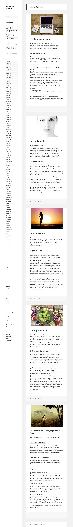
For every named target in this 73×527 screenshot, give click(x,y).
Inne (6, 300)
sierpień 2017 (8, 231)
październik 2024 (9, 97)
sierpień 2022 (8, 141)
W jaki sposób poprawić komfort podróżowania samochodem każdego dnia (11, 47)
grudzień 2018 (8, 209)
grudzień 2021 (8, 157)
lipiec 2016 (8, 253)
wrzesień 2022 (8, 139)
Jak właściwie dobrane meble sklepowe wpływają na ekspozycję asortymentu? (11, 39)
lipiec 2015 (8, 275)
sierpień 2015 (8, 273)
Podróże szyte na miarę (39, 457)
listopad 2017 (8, 227)
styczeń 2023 (8, 133)
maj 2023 (7, 127)
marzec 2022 (8, 151)
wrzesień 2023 (8, 119)
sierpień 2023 (8, 121)
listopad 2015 (8, 267)
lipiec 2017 (8, 233)
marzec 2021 (8, 173)
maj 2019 (7, 203)
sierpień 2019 (8, 199)
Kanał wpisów (8, 336)
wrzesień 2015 (8, 271)
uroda (7, 320)
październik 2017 (9, 229)
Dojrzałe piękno (36, 161)
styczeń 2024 (8, 115)
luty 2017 (7, 243)
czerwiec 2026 (8, 63)
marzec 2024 (8, 111)
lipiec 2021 (8, 167)
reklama (7, 310)
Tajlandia (34, 469)
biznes (7, 292)
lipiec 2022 (8, 143)
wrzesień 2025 (8, 79)
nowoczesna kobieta (38, 53)
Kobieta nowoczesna (40, 39)
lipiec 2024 (8, 103)
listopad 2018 (8, 211)
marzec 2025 (8, 89)
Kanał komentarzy (9, 338)
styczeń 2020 (8, 195)
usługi (7, 322)
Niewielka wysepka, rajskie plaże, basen (46, 431)
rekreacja (7, 314)
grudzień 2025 (8, 75)
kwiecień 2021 (8, 171)
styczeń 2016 (8, 263)
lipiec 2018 (8, 215)
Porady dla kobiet (39, 330)
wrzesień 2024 (8, 99)
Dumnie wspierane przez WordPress (37, 524)
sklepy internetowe (9, 316)
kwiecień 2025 (8, 87)
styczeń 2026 (8, 73)
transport (7, 318)
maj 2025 (7, 85)
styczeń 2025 (8, 91)
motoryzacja (8, 304)
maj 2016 (7, 257)
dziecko (7, 296)
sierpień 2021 (8, 165)
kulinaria (7, 302)
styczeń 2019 (8, 207)
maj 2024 (7, 107)
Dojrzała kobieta (38, 233)
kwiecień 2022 (8, 149)
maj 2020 (7, 189)
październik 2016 (9, 247)
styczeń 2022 (8, 155)
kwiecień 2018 (8, 219)
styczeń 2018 (8, 225)
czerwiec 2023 (8, 125)
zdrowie (7, 326)
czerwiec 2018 (8, 217)
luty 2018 (7, 223)
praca (7, 306)
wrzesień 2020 (8, 183)
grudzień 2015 (8, 265)
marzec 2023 (8, 131)
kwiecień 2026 (8, 67)
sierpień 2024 (8, 101)
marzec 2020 (8, 193)
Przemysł (7, 308)
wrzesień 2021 (8, 163)
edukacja (7, 298)
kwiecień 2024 (8, 109)
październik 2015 (9, 269)
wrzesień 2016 (8, 249)
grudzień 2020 (8, 179)
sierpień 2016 (8, 251)
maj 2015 (7, 277)
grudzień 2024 (8, 93)
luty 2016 (7, 261)
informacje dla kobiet (39, 351)
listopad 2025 (8, 77)
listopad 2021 (8, 159)
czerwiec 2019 (8, 201)
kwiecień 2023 (8, 129)
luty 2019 (7, 205)
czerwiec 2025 (8, 83)
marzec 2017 (8, 241)
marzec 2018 (8, 221)
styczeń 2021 (8, 177)
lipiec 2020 (8, 187)
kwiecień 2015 (8, 279)
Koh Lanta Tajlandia (38, 442)
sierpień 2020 (8, 185)
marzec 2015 (8, 281)
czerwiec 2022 (8, 145)
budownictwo (8, 294)
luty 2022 (7, 153)
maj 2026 (7, 65)
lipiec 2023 (8, 123)
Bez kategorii (8, 290)
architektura (8, 288)
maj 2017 (7, 237)
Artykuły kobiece (38, 141)
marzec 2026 (8, 69)
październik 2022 (9, 137)
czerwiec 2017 (8, 235)
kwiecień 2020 (8, 191)
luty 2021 (7, 175)
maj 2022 (7, 147)
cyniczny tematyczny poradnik (10, 6)
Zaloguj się (8, 334)
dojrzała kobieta (36, 251)
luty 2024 (7, 113)
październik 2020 (9, 181)
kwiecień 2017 (8, 239)
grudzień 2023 (8, 117)
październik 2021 (9, 161)
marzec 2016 (8, 259)
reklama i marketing (10, 312)
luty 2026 (7, 71)
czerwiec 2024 (8, 105)
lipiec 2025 (8, 81)
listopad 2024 (8, 95)
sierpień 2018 (8, 213)
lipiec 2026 (8, 61)
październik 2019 (9, 197)
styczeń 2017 (8, 245)
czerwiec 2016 (8, 255)
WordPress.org (8, 340)
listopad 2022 (8, 135)
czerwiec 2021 (8, 169)
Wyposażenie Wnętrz (10, 324)
